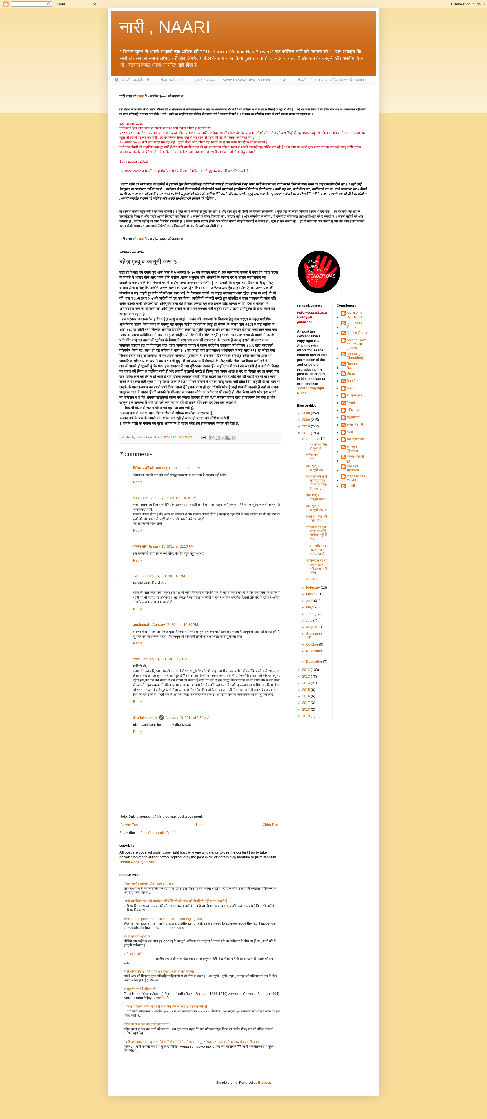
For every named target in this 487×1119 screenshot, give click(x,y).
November (314, 651)
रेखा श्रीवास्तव (356, 439)
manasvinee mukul (356, 478)
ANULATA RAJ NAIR (354, 315)
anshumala (142, 625)
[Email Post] (203, 437)
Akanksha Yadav (354, 325)
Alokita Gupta (357, 333)
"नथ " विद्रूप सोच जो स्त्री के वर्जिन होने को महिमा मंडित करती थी (167, 1007)
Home (200, 825)
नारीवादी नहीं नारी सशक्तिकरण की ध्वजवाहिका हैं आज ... (316, 483)
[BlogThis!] (217, 437)
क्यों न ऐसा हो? (133, 954)
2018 (306, 710)
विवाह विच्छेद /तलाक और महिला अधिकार (148, 884)
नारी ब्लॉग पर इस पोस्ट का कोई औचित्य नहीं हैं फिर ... (316, 533)
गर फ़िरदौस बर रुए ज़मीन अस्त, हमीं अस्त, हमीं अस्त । (316, 567)
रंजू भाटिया (353, 417)
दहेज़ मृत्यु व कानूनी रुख (314, 468)
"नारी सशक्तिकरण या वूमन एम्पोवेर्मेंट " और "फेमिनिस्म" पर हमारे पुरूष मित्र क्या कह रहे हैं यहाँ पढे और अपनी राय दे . (192, 1042)
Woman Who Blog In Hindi (246, 80)
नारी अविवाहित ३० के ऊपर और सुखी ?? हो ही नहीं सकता (159, 972)
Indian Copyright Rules (138, 862)
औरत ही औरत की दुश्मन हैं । (316, 518)
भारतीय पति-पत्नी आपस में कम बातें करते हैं (316, 550)
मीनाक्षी (351, 403)
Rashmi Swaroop (353, 366)
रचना (282, 80)
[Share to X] (223, 437)
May (309, 607)
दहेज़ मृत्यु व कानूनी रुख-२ (316, 497)
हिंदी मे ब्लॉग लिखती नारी (132, 80)
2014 (306, 683)
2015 (306, 690)
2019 (306, 716)
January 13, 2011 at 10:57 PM (164, 659)
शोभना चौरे (140, 546)
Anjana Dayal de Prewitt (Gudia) (357, 344)
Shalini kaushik (145, 718)
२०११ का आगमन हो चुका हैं (316, 446)
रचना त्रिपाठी (355, 425)
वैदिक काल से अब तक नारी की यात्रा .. (147, 1024)
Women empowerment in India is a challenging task (163, 919)
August (312, 627)
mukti (351, 486)
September (314, 634)
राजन (136, 659)
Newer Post (130, 825)
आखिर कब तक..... (312, 457)
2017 (306, 703)
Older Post (271, 825)
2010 (306, 426)
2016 (306, 696)
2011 (306, 433)
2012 (306, 670)
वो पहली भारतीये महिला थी (140, 989)
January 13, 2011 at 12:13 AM (171, 546)
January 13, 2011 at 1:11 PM (163, 576)
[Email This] (212, 437)
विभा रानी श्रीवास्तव (353, 468)
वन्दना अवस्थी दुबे (355, 458)
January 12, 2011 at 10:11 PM (177, 468)
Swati (351, 388)
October (312, 644)
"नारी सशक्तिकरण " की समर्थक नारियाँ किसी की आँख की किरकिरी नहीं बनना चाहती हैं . (176, 901)
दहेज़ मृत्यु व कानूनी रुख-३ (316, 508)
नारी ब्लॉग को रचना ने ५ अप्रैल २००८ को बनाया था (330, 80)
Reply (137, 482)
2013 (306, 677)
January (312, 439)
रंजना (136, 576)
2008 (306, 413)
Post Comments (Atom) (158, 833)
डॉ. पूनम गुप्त (354, 395)
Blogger (264, 1083)
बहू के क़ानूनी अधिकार (137, 936)
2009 (306, 420)
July (309, 620)
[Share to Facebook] (228, 437)
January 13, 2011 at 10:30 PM (175, 625)
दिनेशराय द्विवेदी (143, 468)
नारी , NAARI (164, 27)
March (311, 594)
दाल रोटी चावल (204, 80)
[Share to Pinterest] (233, 437)
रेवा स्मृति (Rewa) (352, 449)
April (310, 601)
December (314, 662)
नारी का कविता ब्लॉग (171, 80)
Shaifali (352, 381)
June (310, 614)
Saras (351, 373)
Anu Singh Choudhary (355, 356)
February (313, 588)
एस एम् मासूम (141, 498)
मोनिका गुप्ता (354, 410)
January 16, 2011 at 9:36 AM (187, 718)
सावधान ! (311, 579)
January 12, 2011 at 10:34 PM (173, 498)
